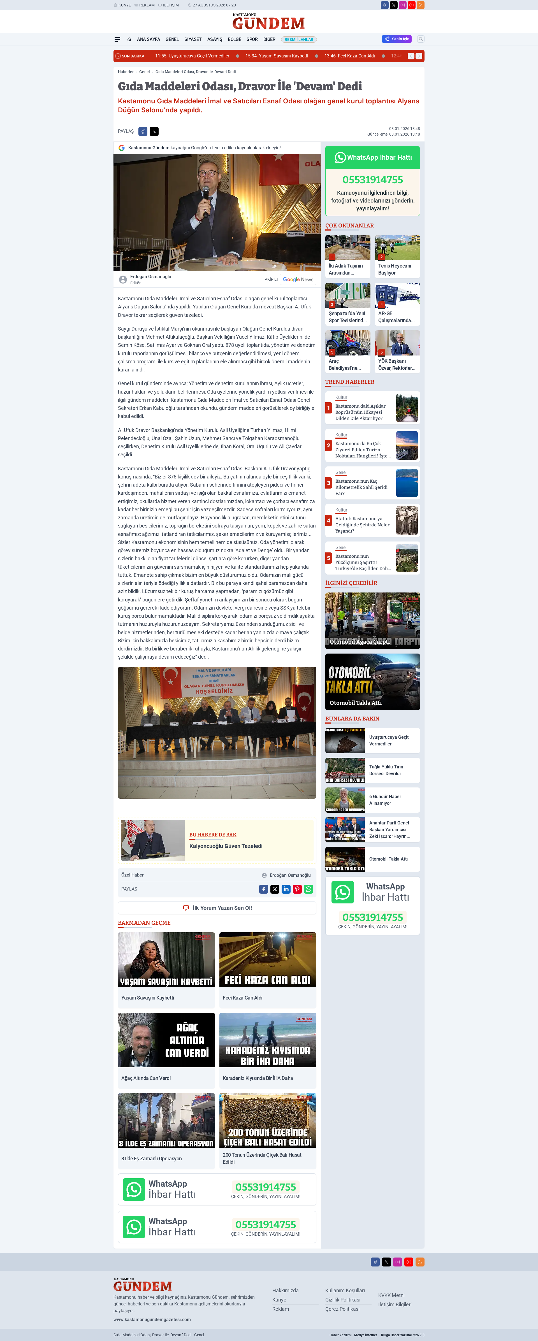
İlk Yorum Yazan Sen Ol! (222, 908)
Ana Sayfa (148, 39)
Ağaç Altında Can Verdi (331, 56)
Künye (125, 5)
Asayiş (214, 39)
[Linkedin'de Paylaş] (286, 889)
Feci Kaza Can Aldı (261, 56)
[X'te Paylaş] (154, 131)
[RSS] (421, 5)
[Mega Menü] (117, 39)
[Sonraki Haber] (419, 56)
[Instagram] (403, 5)
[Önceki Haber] (411, 56)
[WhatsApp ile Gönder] (308, 889)
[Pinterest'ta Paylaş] (297, 889)
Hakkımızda (285, 1290)
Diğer (269, 39)
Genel (172, 39)
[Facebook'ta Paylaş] (142, 131)
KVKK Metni (391, 1295)
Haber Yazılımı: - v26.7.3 (377, 1335)
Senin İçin (400, 39)
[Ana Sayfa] (129, 39)
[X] (394, 5)
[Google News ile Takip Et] (298, 279)
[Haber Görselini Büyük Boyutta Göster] (217, 212)
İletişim (171, 5)
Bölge (234, 39)
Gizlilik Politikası (342, 1300)
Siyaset (192, 39)
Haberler (126, 71)
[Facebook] (385, 5)
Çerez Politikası (342, 1309)
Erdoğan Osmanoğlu (150, 279)
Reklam (147, 5)
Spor (252, 39)
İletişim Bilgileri (395, 1304)
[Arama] (421, 39)
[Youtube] (412, 5)
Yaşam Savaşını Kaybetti (188, 56)
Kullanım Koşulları (345, 1290)
